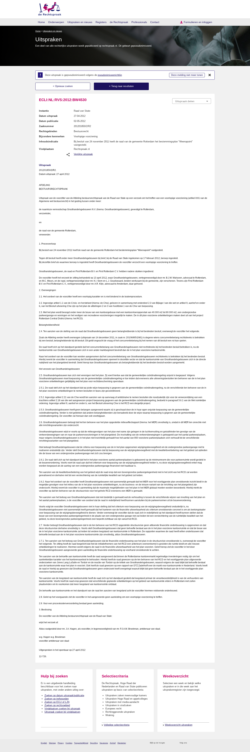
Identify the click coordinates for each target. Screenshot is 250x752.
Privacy (61, 743)
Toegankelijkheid (81, 743)
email (173, 743)
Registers (101, 22)
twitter (190, 743)
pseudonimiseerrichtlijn (110, 75)
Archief (113, 743)
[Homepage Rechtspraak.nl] (48, 8)
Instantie (44, 110)
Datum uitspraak (48, 116)
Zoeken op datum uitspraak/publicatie (64, 695)
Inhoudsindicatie (48, 141)
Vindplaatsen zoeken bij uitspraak (62, 708)
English (44, 743)
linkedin (204, 743)
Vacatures (104, 743)
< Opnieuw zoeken (63, 86)
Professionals (139, 22)
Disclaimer (121, 743)
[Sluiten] (209, 75)
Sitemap (52, 743)
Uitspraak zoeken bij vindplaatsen (62, 712)
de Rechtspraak (119, 22)
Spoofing (94, 743)
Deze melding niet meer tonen (187, 75)
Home (41, 22)
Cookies (69, 743)
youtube (209, 743)
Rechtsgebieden (48, 131)
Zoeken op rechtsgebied (57, 705)
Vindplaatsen (46, 149)
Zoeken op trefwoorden (56, 698)
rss (168, 743)
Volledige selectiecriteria (116, 724)
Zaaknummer (46, 126)
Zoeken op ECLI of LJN (56, 702)
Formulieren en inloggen (198, 22)
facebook (195, 743)
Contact (154, 22)
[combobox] (191, 101)
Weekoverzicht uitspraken (178, 724)
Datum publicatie (48, 121)
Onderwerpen (56, 22)
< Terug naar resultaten (121, 86)
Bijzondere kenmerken (51, 136)
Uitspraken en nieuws (79, 22)
